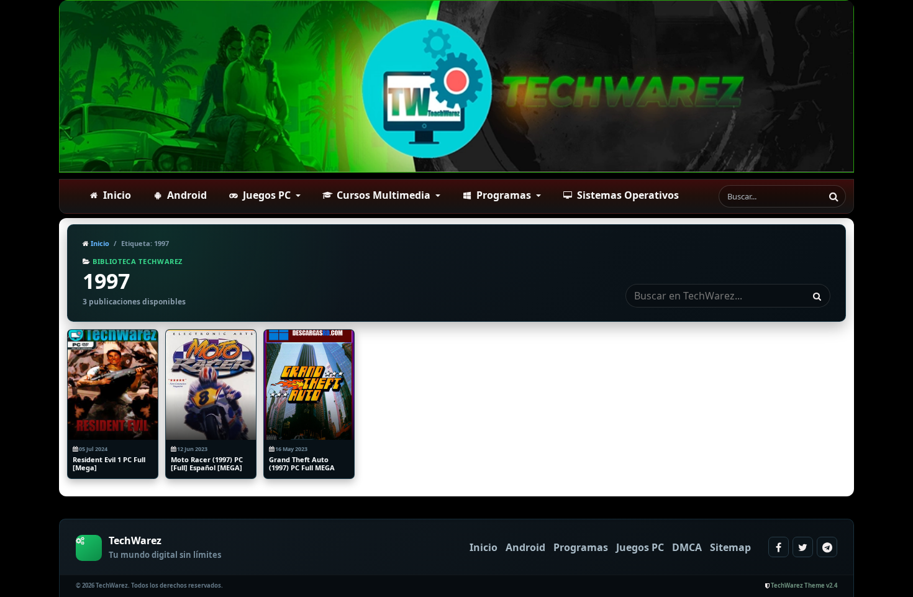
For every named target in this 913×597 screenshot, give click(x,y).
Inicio (99, 243)
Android (525, 547)
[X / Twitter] (803, 547)
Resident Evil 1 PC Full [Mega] (109, 463)
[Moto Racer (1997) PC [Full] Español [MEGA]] (211, 385)
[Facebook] (778, 547)
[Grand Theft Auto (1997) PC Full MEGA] (309, 385)
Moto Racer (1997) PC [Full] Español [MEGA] (207, 463)
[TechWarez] (456, 86)
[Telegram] (827, 547)
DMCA (687, 547)
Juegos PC (640, 547)
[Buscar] (833, 196)
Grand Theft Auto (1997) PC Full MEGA (302, 463)
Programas (580, 547)
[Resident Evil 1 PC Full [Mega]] (113, 385)
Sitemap (730, 547)
